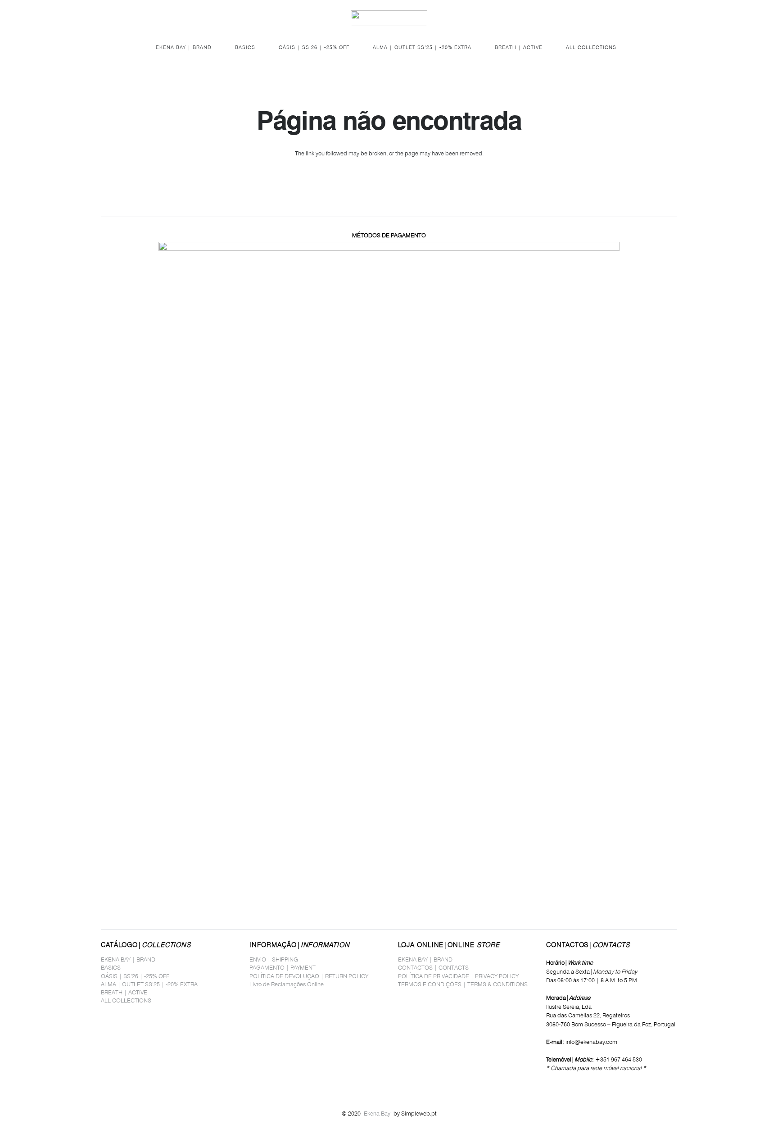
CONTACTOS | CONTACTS (433, 967)
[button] (106, 18)
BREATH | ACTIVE (124, 992)
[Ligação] (647, 18)
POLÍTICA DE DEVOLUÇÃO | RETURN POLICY (308, 976)
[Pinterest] (574, 1085)
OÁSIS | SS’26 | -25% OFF (135, 976)
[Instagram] (562, 1085)
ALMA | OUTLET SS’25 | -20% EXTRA (149, 984)
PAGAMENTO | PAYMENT (282, 967)
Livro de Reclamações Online (286, 984)
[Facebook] (549, 1085)
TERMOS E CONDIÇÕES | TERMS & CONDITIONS (463, 984)
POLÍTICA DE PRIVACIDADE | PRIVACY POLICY (458, 976)
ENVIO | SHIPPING (273, 959)
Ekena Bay (377, 1113)
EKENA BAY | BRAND (128, 959)
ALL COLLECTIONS (126, 1000)
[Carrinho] (666, 18)
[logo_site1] (389, 18)
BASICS (111, 967)
